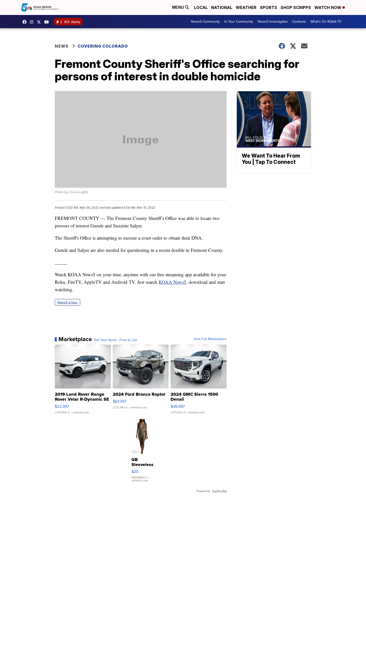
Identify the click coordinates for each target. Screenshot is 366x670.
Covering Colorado (103, 46)
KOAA (25, 22)
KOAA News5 (172, 282)
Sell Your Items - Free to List (115, 340)
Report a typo (67, 302)
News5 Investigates (273, 21)
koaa (40, 22)
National (221, 7)
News (61, 46)
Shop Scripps (296, 7)
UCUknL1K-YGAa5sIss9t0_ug (47, 22)
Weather (246, 7)
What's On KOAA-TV (325, 21)
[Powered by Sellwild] (219, 491)
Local (201, 7)
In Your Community (238, 21)
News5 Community (205, 21)
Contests (299, 21)
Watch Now (328, 7)
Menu (178, 7)
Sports (268, 7)
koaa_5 (33, 22)
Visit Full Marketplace (210, 339)
